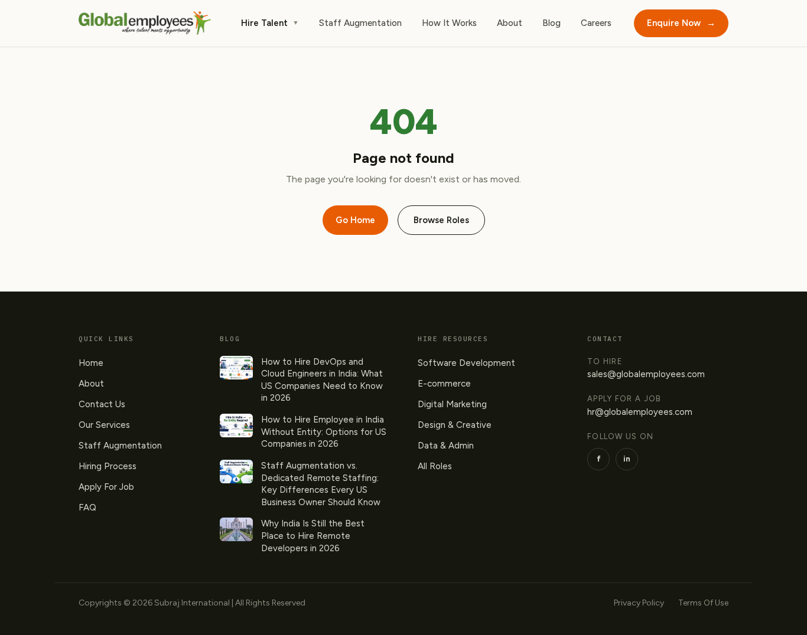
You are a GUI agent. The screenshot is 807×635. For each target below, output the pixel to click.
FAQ (87, 507)
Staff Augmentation (360, 23)
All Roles (435, 466)
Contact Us (102, 404)
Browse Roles (441, 220)
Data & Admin (446, 445)
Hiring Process (107, 466)
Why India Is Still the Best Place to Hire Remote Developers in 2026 (313, 535)
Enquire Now (681, 23)
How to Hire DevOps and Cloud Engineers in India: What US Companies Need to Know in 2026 (322, 380)
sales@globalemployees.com (646, 374)
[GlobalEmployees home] (145, 23)
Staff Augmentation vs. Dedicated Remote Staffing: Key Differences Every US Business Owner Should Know (320, 484)
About (509, 23)
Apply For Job (106, 487)
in (626, 458)
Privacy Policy (639, 603)
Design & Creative (455, 425)
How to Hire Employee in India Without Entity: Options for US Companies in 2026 (323, 431)
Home (91, 363)
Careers (596, 23)
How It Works (449, 23)
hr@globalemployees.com (639, 412)
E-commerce (444, 383)
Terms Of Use (703, 603)
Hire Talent (270, 23)
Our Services (104, 425)
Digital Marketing (452, 404)
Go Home (355, 220)
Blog (551, 23)
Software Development (466, 363)
